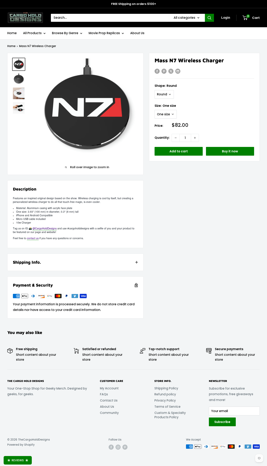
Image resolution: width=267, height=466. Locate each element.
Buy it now (230, 151)
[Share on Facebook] (157, 71)
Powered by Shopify (21, 445)
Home (12, 33)
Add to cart (178, 151)
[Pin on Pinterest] (164, 71)
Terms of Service (167, 406)
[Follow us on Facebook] (111, 447)
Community (109, 413)
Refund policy (165, 394)
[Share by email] (177, 71)
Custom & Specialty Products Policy (170, 415)
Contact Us (109, 400)
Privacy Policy (165, 400)
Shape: (166, 86)
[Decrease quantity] (175, 138)
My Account (109, 388)
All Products (32, 33)
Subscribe (222, 422)
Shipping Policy (166, 388)
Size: (165, 106)
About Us (137, 33)
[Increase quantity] (195, 138)
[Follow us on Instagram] (118, 447)
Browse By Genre (65, 33)
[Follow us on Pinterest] (125, 447)
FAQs (104, 394)
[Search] (209, 18)
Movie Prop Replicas (104, 33)
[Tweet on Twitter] (170, 71)
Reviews (18, 460)
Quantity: (162, 137)
